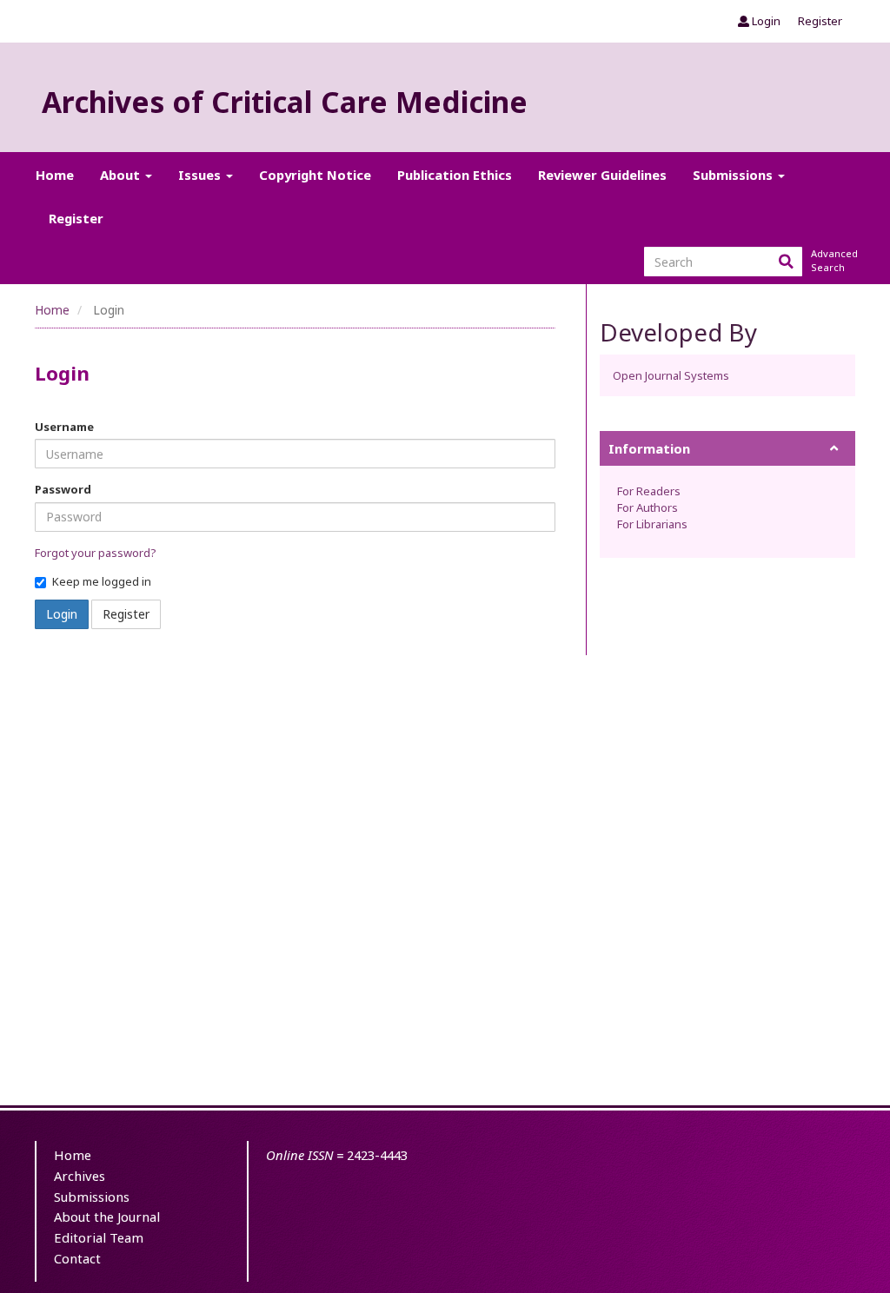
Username (64, 426)
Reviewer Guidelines (602, 174)
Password (63, 489)
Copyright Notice (315, 174)
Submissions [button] (734, 174)
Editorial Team (98, 1237)
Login (764, 21)
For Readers (649, 491)
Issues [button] (201, 174)
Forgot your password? (95, 552)
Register (820, 21)
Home (55, 174)
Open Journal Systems (671, 375)
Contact (77, 1258)
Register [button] (126, 614)
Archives (79, 1175)
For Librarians (652, 524)
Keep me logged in (101, 581)
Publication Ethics (454, 174)
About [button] (121, 174)
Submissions (92, 1196)
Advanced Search (832, 260)
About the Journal (107, 1216)
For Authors (647, 507)
